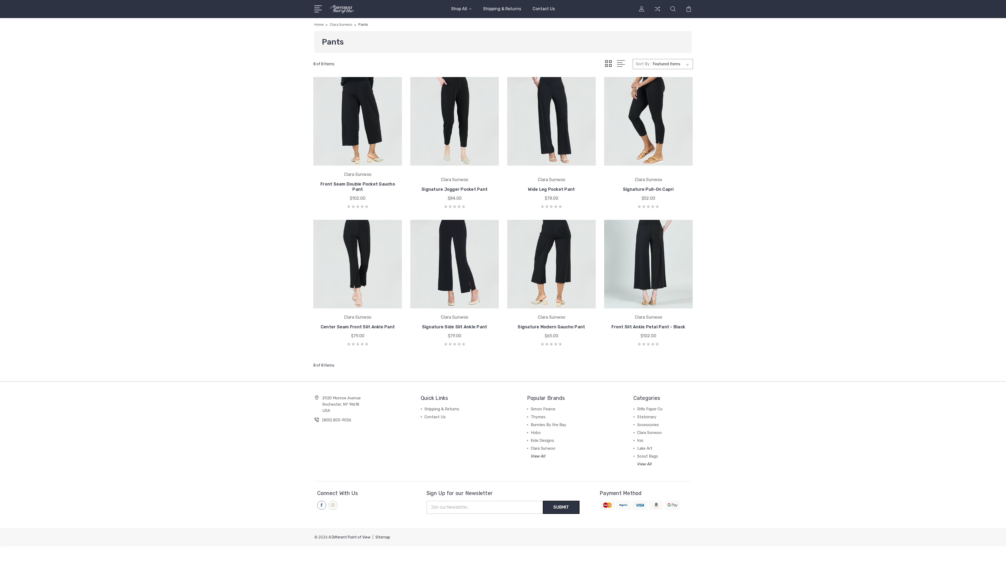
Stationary (646, 417)
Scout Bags (647, 456)
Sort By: (643, 64)
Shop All (459, 8)
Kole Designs (542, 440)
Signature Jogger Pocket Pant (455, 189)
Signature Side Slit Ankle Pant (454, 326)
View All (538, 456)
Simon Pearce (543, 409)
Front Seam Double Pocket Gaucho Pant (357, 187)
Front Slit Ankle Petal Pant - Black (648, 326)
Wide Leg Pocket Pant (551, 189)
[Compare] (657, 12)
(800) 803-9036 (336, 420)
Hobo (536, 432)
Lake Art (644, 448)
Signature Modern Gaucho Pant (551, 326)
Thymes (538, 417)
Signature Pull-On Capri (648, 189)
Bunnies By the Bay (548, 424)
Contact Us (544, 8)
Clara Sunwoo (543, 448)
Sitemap (382, 537)
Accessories (648, 424)
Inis (640, 440)
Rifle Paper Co (650, 409)
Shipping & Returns (502, 8)
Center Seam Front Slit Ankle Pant (358, 326)
